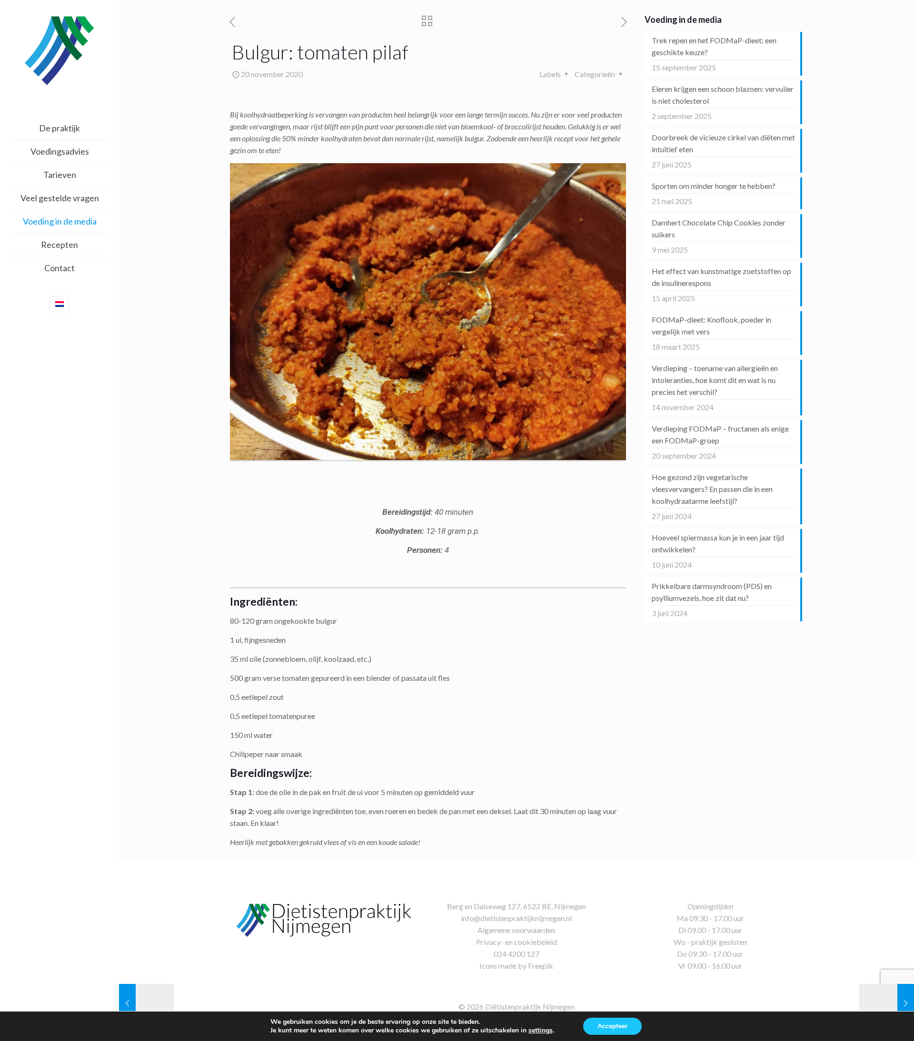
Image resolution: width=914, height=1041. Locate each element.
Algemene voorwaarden (516, 929)
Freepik (540, 965)
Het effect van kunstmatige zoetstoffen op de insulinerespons (721, 276)
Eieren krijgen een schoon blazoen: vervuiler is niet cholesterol (723, 94)
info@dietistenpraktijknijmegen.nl (516, 918)
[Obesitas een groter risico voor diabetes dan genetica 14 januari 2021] (886, 1003)
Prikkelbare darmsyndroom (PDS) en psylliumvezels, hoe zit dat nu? (712, 591)
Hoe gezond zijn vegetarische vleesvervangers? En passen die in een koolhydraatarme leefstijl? (712, 488)
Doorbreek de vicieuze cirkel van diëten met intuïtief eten (723, 143)
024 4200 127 (516, 953)
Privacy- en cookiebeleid (516, 941)
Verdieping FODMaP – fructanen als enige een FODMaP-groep (720, 434)
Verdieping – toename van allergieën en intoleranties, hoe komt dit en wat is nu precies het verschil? (715, 379)
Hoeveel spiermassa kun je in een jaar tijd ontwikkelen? (718, 543)
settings (540, 1030)
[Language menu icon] (59, 304)
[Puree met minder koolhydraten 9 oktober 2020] (146, 1003)
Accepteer (612, 1026)
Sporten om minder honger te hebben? (713, 185)
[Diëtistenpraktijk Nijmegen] (59, 50)
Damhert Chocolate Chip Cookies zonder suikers (718, 228)
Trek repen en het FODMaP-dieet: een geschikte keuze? (714, 46)
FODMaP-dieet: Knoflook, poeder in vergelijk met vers (711, 325)
